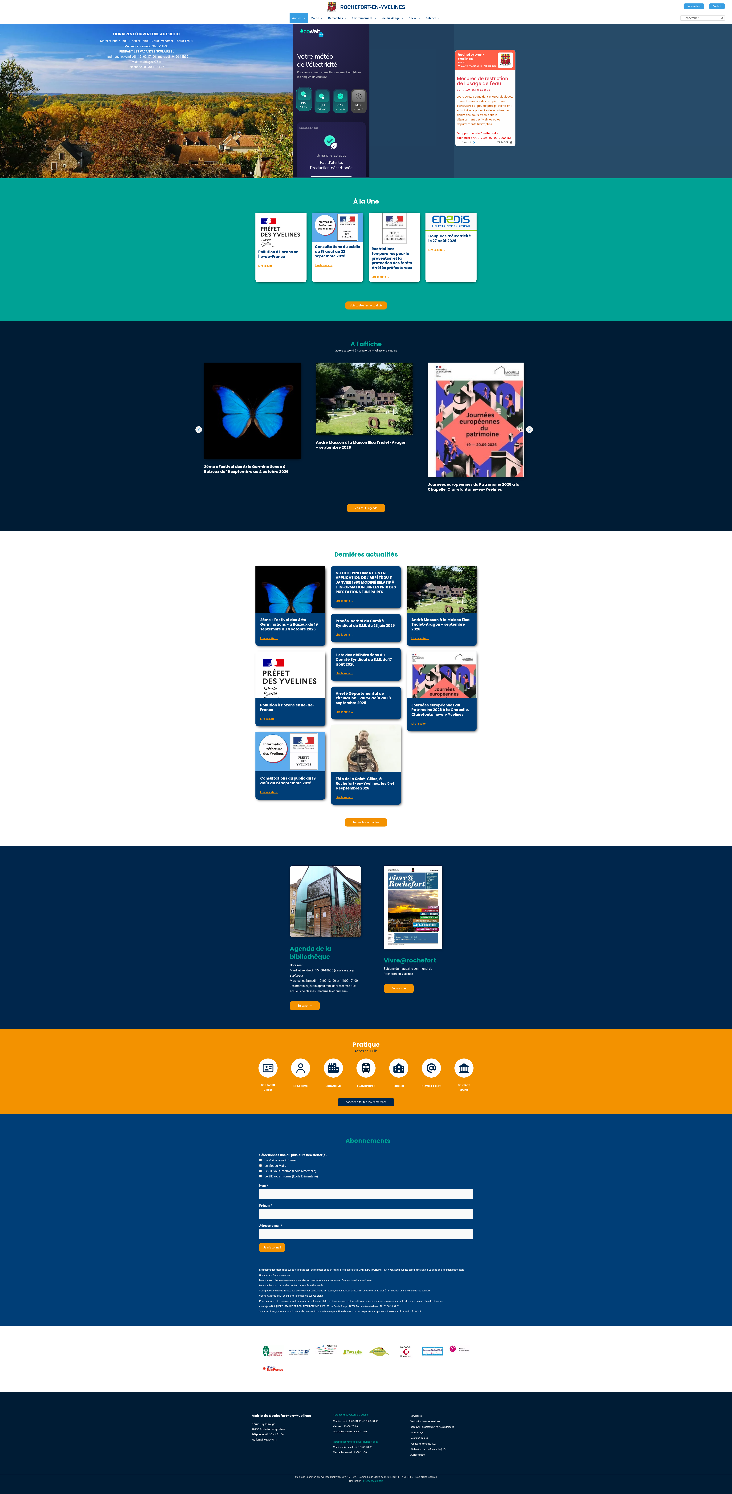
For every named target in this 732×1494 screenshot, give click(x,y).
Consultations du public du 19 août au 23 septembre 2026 (337, 251)
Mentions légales (419, 1438)
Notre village (416, 1432)
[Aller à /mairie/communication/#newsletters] (431, 1074)
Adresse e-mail (270, 1225)
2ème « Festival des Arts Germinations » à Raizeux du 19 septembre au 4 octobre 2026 (246, 469)
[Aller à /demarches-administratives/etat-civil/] (300, 1074)
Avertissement (417, 1455)
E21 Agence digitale (372, 1480)
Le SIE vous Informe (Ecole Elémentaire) (291, 1176)
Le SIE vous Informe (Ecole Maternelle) (290, 1171)
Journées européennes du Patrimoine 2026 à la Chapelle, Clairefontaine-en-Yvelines (473, 487)
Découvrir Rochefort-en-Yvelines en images (432, 1427)
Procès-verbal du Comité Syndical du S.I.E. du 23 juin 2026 (365, 623)
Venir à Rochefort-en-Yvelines (425, 1421)
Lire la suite (267, 265)
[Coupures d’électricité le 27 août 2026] (451, 222)
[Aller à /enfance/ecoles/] (398, 1074)
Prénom (265, 1205)
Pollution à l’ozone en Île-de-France (278, 254)
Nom (263, 1185)
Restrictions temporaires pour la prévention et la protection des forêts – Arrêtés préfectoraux (393, 258)
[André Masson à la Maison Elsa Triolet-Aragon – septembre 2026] (364, 398)
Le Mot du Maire (275, 1166)
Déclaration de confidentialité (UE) (427, 1449)
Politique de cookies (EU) (423, 1443)
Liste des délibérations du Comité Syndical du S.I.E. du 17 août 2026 (364, 659)
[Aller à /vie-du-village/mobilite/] (366, 1074)
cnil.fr (279, 1295)
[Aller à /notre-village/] (146, 50)
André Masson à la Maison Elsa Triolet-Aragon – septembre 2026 (361, 445)
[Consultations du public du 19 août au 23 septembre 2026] (337, 227)
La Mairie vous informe (279, 1160)
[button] (694, 6)
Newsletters (416, 1416)
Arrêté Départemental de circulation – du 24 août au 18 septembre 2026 (363, 698)
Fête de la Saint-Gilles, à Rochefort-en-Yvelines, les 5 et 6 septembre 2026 (365, 783)
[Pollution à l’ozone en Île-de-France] (281, 233)
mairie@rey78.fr (267, 1306)
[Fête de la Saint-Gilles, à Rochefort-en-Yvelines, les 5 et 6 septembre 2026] (366, 771)
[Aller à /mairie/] (464, 1076)
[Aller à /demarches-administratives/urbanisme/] (333, 1074)
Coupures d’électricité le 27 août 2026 (449, 238)
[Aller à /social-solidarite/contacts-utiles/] (268, 1076)
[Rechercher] (722, 18)
